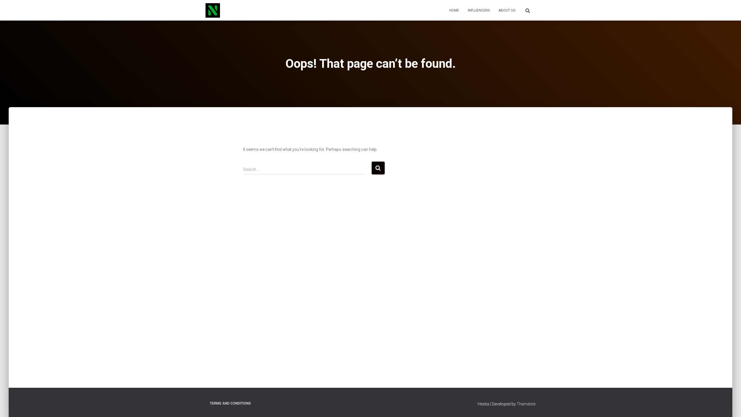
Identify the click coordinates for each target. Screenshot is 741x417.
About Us (506, 10)
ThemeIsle (526, 404)
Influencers (479, 10)
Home (454, 10)
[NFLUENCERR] (212, 10)
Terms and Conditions (230, 403)
